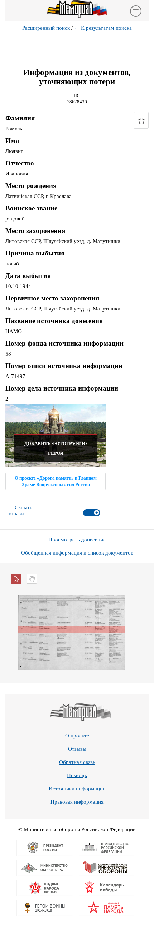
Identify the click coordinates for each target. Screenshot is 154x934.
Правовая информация (77, 802)
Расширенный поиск (46, 28)
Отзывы (77, 749)
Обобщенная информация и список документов (77, 553)
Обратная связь (77, 762)
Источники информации (77, 788)
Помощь (77, 775)
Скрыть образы (20, 510)
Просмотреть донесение (77, 539)
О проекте (77, 736)
